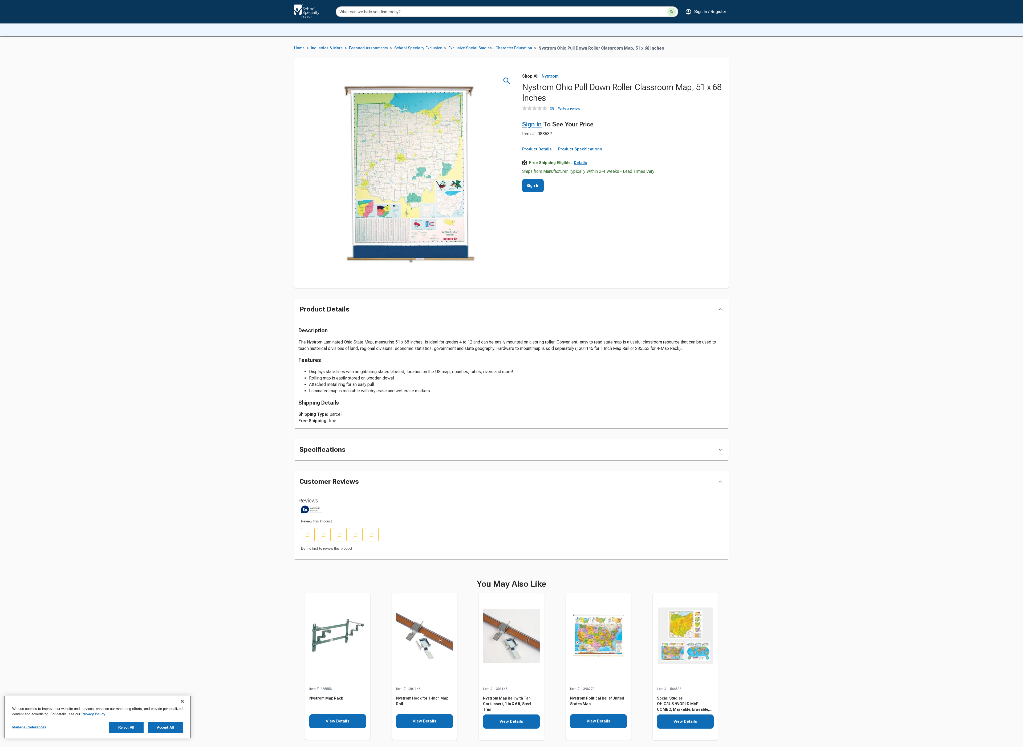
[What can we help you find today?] (671, 11)
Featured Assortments (368, 48)
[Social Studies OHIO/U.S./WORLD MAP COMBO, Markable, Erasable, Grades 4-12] (685, 639)
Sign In (532, 124)
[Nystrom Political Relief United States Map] (598, 639)
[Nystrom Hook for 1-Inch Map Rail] (424, 639)
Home (299, 48)
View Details (338, 721)
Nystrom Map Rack (326, 698)
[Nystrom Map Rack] (337, 639)
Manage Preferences (29, 727)
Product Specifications (580, 149)
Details (580, 162)
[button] (705, 12)
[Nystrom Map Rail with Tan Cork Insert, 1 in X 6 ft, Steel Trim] (511, 639)
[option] (337, 666)
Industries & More (327, 48)
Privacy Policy (93, 714)
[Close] (182, 701)
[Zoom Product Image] (507, 81)
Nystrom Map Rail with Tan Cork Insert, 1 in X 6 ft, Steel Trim (507, 704)
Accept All (165, 727)
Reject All (126, 727)
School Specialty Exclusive (418, 48)
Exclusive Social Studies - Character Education (490, 48)
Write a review (569, 108)
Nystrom (550, 76)
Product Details (537, 149)
